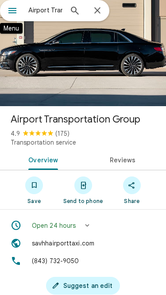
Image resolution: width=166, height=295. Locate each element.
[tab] (41, 159)
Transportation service (43, 142)
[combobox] (45, 10)
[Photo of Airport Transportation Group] (83, 53)
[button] (83, 225)
